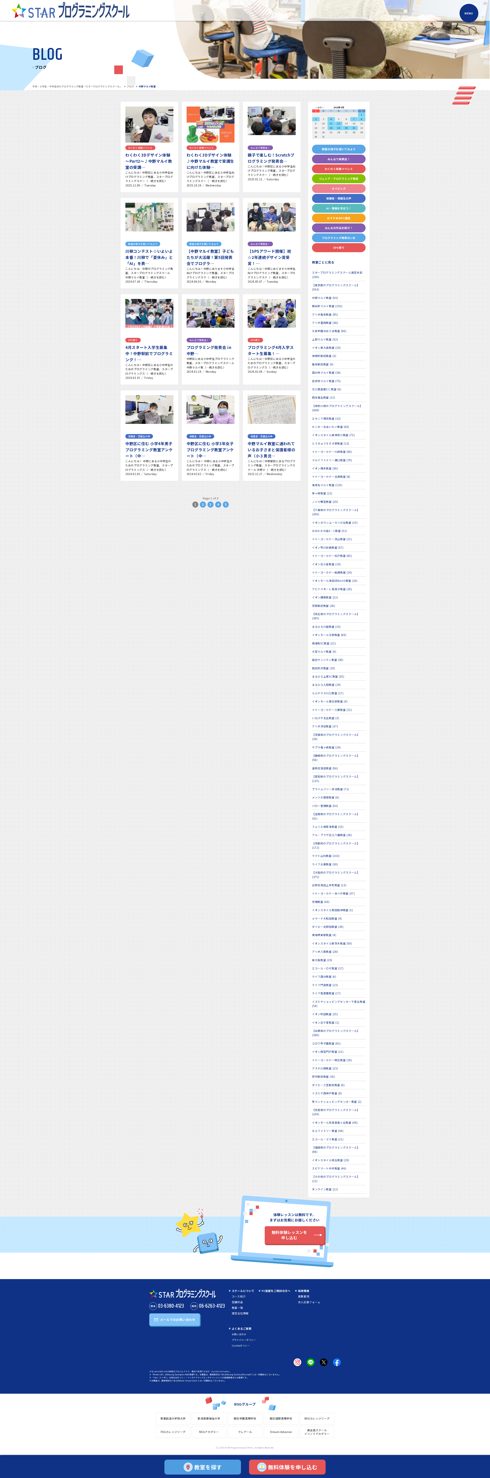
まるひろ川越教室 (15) (326, 627)
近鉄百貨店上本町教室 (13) (329, 885)
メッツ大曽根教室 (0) (325, 797)
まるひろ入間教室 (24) (326, 685)
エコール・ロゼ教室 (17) (328, 968)
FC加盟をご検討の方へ (276, 1291)
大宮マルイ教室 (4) (324, 651)
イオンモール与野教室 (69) (329, 635)
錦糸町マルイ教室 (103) (327, 306)
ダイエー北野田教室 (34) (328, 927)
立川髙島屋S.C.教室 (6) (326, 389)
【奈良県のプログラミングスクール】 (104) (336, 1112)
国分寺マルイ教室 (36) (326, 372)
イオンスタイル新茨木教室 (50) (332, 943)
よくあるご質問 (242, 1328)
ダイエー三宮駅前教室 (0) (328, 1085)
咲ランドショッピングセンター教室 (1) (337, 1102)
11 (331, 123)
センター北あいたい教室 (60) (330, 427)
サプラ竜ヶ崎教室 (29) (326, 747)
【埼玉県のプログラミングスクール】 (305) (336, 616)
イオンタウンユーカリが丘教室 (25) (335, 522)
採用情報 (303, 1291)
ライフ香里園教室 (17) (326, 993)
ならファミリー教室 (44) (328, 1131)
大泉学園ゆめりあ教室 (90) (329, 331)
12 (338, 123)
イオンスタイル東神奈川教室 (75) (333, 435)
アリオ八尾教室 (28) (325, 952)
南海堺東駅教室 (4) (324, 935)
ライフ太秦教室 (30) (325, 864)
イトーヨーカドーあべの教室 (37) (333, 893)
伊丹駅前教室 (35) (323, 1076)
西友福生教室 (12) (323, 397)
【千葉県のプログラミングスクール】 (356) (336, 512)
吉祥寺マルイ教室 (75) (326, 381)
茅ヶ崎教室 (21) (322, 493)
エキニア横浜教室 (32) (326, 418)
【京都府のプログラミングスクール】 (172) (336, 845)
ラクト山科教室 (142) (326, 856)
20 (346, 127)
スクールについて (243, 1291)
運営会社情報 (240, 1313)
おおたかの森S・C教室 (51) (329, 531)
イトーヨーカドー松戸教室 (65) (332, 556)
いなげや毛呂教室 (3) (325, 718)
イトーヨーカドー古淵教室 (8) (331, 476)
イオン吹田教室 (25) (325, 1014)
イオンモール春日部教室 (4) (330, 701)
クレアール (245, 1432)
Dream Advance (281, 1432)
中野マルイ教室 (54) (325, 298)
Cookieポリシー (241, 1345)
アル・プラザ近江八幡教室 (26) (332, 835)
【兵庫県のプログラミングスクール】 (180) (336, 1033)
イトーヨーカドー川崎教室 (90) (332, 452)
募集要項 (303, 1296)
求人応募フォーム (309, 1302)
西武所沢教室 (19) (323, 668)
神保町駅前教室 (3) (324, 356)
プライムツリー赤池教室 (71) (330, 789)
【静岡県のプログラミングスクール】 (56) (336, 758)
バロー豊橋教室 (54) (325, 806)
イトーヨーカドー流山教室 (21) (332, 539)
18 (331, 127)
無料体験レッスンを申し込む (289, 1234)
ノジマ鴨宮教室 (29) (325, 502)
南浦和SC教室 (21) (324, 643)
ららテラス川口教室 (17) (328, 693)
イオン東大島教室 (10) (326, 348)
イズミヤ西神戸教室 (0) (327, 1093)
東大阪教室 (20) (322, 960)
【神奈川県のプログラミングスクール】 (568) (337, 408)
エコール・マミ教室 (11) (328, 1139)
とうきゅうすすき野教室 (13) (330, 443)
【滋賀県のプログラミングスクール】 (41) (336, 816)
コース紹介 (239, 1296)
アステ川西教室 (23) (325, 1068)
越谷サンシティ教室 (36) (327, 660)
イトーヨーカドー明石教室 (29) (332, 1060)
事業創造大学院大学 (173, 1418)
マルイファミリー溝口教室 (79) (332, 460)
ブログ (130, 86)
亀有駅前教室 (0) (322, 364)
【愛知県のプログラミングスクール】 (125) (336, 779)
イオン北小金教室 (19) (326, 564)
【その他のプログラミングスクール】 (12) (336, 1179)
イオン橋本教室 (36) (325, 468)
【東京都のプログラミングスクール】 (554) (336, 287)
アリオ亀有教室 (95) (325, 314)
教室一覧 (237, 1308)
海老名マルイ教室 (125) (327, 485)
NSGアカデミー (209, 1432)
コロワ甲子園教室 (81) (326, 1043)
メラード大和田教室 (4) (327, 918)
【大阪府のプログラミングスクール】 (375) (336, 875)
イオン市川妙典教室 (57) (328, 547)
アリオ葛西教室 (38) (325, 323)
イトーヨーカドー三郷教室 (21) (332, 710)
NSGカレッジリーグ (317, 1418)
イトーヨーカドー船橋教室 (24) (332, 572)
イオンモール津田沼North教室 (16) (335, 581)
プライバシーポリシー (244, 1339)
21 (354, 127)
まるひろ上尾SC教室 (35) (328, 676)
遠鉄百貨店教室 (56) (325, 768)
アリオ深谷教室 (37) (325, 726)
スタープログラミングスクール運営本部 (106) (337, 275)
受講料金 (237, 1302)
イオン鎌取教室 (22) (325, 597)
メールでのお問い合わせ (177, 1319)
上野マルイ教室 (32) (325, 339)
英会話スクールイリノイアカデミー (317, 1432)
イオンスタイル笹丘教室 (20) (330, 1160)
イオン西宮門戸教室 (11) (328, 1052)
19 (338, 127)
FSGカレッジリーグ (173, 1432)
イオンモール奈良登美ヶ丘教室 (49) (335, 1122)
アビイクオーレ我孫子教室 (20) (332, 589)
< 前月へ (320, 107)
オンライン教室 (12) (325, 1189)
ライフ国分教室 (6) (324, 976)
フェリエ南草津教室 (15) (328, 827)
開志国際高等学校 (281, 1418)
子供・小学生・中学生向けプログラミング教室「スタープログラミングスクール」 (77, 86)
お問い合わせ (239, 1334)
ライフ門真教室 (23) (325, 985)
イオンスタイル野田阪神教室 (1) (332, 910)
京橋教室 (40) (320, 902)
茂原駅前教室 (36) (323, 606)
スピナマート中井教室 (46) (329, 1168)
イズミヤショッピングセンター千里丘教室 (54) (338, 1004)
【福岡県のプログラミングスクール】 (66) (336, 1150)
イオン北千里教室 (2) (325, 1022)
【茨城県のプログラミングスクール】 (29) (336, 737)
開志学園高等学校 (245, 1418)
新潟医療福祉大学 (209, 1418)
